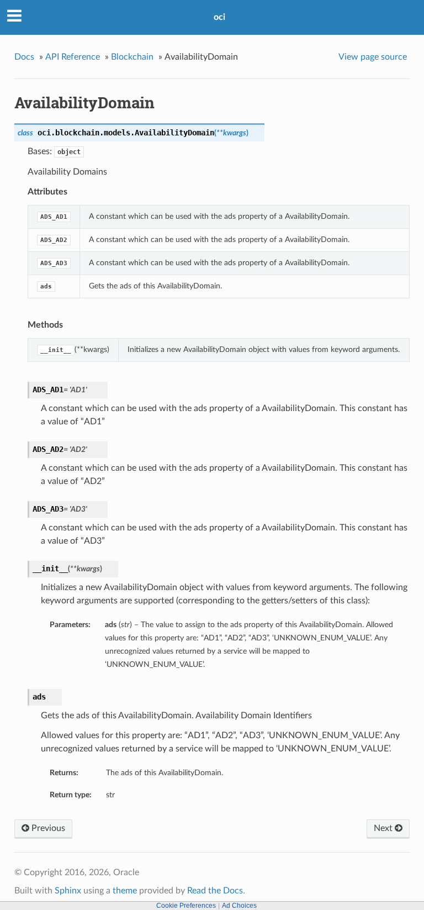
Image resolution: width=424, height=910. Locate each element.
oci (219, 17)
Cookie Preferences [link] (186, 905)
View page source (372, 56)
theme (125, 890)
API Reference (72, 56)
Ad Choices (239, 905)
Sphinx (68, 890)
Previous (47, 828)
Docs (24, 56)
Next (384, 828)
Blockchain (132, 56)
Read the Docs (215, 890)
